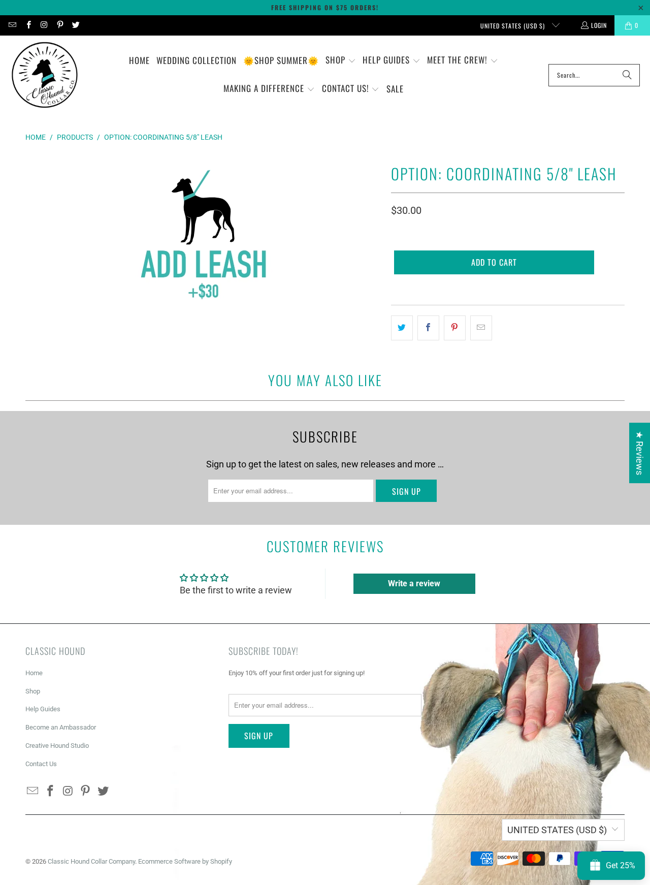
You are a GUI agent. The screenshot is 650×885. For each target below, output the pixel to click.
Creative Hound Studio (57, 745)
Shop (32, 691)
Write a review (414, 583)
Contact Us (41, 764)
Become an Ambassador (60, 727)
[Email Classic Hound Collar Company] (12, 25)
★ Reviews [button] (639, 453)
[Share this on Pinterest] (455, 327)
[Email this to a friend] (481, 327)
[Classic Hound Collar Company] (44, 75)
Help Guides (42, 709)
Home (34, 673)
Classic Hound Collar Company (91, 861)
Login (599, 25)
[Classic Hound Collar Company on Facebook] (27, 25)
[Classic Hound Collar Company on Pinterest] (59, 25)
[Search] (627, 75)
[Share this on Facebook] (428, 327)
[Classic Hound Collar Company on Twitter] (75, 25)
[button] (341, 61)
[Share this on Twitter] (402, 327)
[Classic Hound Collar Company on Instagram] (44, 25)
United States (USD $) (513, 25)
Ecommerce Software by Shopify (185, 861)
